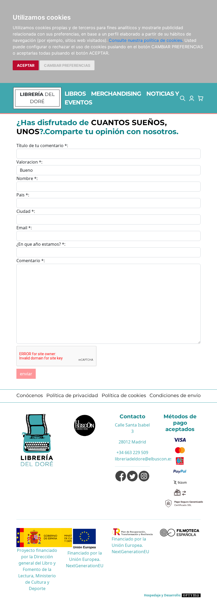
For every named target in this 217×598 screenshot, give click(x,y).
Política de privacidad (72, 395)
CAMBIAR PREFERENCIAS (67, 65)
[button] (182, 98)
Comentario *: (30, 260)
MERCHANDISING (116, 93)
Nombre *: (27, 178)
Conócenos (29, 395)
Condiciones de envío (175, 395)
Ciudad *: (25, 211)
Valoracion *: (29, 162)
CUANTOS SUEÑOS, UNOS (91, 127)
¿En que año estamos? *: (40, 244)
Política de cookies (124, 395)
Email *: (24, 228)
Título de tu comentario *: (42, 145)
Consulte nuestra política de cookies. (146, 40)
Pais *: (22, 195)
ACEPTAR (25, 65)
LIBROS (75, 93)
